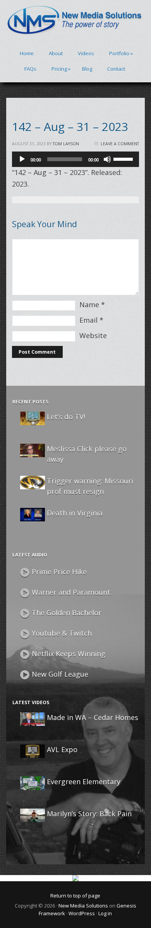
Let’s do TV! (66, 416)
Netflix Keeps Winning (68, 653)
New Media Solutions (83, 905)
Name (89, 304)
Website (93, 335)
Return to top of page (75, 895)
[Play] (22, 159)
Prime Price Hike (59, 571)
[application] (75, 159)
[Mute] (107, 159)
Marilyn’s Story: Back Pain (89, 813)
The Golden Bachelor (66, 612)
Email (88, 320)
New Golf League (60, 674)
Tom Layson (66, 143)
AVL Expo (62, 749)
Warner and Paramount (71, 592)
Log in (105, 913)
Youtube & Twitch (62, 633)
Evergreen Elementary (83, 781)
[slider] (124, 158)
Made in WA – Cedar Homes (92, 717)
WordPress (82, 913)
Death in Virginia (75, 513)
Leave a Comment (120, 143)
